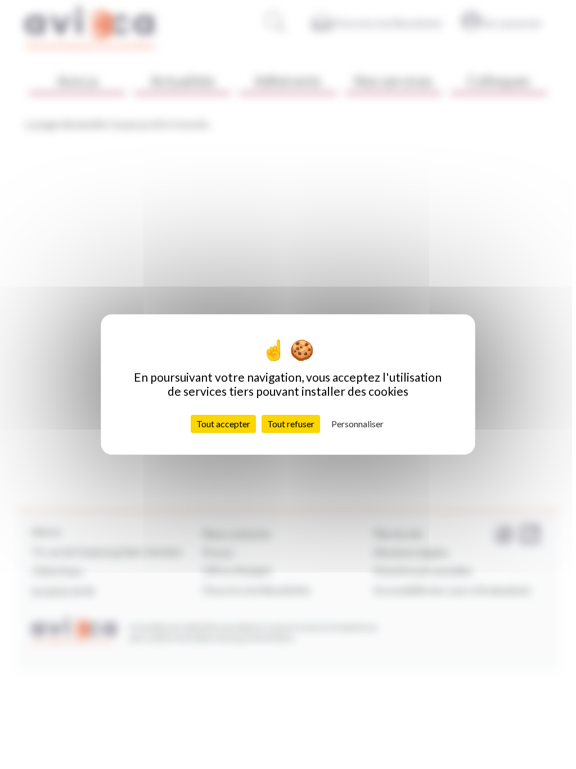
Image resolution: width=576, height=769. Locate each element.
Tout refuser (290, 423)
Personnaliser (357, 423)
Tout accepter (223, 423)
